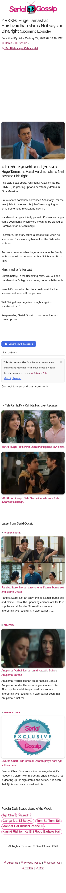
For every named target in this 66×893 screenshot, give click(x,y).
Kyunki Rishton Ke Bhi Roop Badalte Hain (31, 831)
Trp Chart (9, 815)
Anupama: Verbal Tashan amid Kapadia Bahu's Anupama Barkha (29, 672)
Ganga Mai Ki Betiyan (17, 820)
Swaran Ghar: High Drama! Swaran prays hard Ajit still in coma (31, 763)
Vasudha (25, 815)
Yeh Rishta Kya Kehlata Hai (21, 48)
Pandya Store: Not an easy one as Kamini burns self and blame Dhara (32, 589)
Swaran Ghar (12, 712)
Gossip (22, 43)
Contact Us (53, 862)
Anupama (9, 625)
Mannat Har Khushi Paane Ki (23, 826)
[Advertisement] (33, 87)
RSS (41, 868)
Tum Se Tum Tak (48, 820)
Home (8, 43)
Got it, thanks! (12, 378)
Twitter (28, 868)
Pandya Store (12, 533)
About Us (12, 862)
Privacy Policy (41, 373)
